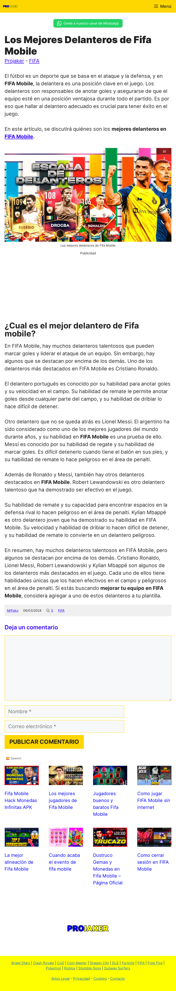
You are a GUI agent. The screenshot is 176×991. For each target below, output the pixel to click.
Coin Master (77, 963)
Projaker (14, 61)
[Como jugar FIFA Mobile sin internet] (154, 781)
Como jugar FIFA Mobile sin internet (153, 800)
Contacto (117, 978)
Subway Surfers (117, 968)
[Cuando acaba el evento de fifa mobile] (66, 843)
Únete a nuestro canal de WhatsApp (91, 23)
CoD (60, 963)
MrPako (12, 610)
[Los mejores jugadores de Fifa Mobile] (66, 781)
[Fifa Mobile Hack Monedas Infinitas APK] (22, 781)
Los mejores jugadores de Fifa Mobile (63, 800)
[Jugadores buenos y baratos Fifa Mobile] (110, 781)
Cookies (100, 978)
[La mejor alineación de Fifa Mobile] (22, 843)
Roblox (69, 968)
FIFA (34, 61)
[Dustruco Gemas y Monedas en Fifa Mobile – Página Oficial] (110, 843)
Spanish (15, 758)
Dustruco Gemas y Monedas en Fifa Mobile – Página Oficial (108, 869)
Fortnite (128, 963)
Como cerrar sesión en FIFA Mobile (153, 862)
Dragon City (99, 963)
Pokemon (53, 968)
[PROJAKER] (10, 6)
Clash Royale (43, 963)
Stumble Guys (89, 968)
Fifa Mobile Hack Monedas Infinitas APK (21, 800)
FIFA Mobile (19, 136)
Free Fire (155, 963)
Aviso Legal (60, 978)
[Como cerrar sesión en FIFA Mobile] (154, 843)
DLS (115, 963)
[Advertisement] (88, 287)
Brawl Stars (20, 963)
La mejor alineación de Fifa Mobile (19, 862)
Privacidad (81, 978)
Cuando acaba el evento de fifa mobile (64, 862)
